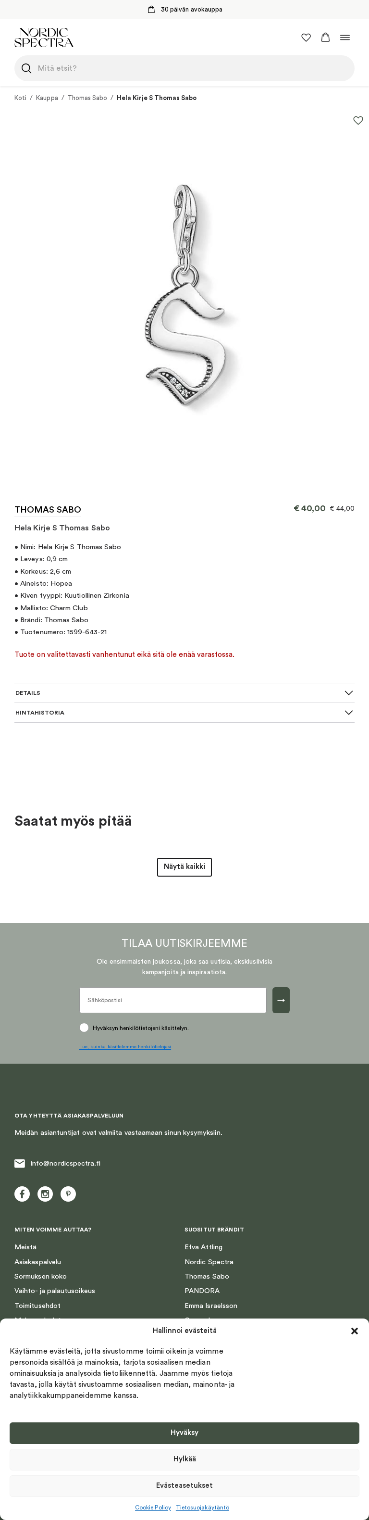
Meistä (25, 1247)
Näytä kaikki (184, 866)
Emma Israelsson (210, 1305)
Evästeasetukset (184, 1485)
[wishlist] (306, 37)
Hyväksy (184, 1432)
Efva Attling (203, 1247)
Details (27, 693)
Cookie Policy (153, 1507)
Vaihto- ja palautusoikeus (54, 1290)
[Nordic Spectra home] (44, 37)
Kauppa (47, 98)
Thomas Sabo (88, 98)
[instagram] (45, 1194)
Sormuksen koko (40, 1276)
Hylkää (184, 1459)
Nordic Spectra (209, 1262)
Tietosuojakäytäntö (202, 1507)
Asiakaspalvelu (37, 1262)
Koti (20, 98)
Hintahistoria (39, 713)
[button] (354, 1331)
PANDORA (202, 1290)
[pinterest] (68, 1194)
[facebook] (22, 1194)
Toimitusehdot (37, 1305)
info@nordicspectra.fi (66, 1163)
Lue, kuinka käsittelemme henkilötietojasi (125, 1046)
